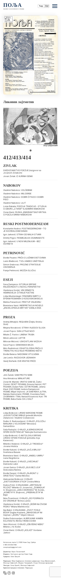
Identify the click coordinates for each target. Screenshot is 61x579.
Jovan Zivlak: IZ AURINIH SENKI (18, 176)
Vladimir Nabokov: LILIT (14, 203)
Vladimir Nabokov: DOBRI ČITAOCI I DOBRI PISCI (23, 198)
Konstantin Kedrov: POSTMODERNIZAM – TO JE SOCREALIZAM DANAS (24, 229)
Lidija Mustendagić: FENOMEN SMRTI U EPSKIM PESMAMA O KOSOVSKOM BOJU (23, 297)
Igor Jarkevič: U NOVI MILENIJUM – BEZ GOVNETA (22, 242)
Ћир (41, 6)
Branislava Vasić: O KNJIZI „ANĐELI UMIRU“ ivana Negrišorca (23, 456)
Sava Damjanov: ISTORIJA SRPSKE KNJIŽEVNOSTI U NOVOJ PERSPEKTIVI (21, 285)
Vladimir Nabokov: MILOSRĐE (17, 193)
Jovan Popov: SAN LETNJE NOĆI (18, 331)
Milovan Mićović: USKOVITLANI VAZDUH (22, 341)
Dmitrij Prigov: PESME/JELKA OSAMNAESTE (23, 238)
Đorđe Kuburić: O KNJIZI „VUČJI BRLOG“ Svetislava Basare (22, 450)
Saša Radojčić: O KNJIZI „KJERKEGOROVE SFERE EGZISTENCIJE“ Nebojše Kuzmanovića (25, 430)
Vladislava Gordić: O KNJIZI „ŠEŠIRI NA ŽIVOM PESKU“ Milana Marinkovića (25, 505)
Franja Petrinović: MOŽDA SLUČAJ (19, 270)
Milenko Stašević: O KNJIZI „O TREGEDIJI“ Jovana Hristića (23, 445)
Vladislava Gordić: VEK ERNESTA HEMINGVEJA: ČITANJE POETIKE (18, 291)
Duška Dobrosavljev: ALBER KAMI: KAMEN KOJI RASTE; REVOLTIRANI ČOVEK (23, 519)
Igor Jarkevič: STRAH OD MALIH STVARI (22, 234)
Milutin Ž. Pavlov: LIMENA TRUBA (18, 334)
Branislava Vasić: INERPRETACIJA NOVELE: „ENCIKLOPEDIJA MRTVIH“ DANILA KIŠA (23, 306)
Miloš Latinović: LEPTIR (14, 338)
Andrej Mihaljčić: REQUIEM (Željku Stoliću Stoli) (22, 323)
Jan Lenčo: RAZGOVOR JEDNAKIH (19, 357)
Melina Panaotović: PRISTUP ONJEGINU (22, 302)
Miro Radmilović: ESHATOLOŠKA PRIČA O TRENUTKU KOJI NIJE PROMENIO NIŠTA (23, 349)
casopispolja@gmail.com (12, 547)
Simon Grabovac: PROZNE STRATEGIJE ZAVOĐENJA (22, 265)
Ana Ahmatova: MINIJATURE (16, 378)
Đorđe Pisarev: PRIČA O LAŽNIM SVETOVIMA (24, 257)
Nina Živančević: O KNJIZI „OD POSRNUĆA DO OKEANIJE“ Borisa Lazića (23, 499)
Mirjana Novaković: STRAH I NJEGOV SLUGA (24, 327)
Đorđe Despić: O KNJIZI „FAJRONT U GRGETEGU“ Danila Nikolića (20, 474)
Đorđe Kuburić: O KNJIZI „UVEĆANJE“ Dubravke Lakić (21, 462)
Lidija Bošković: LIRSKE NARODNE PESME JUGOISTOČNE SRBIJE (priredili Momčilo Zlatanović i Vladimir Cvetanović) (23, 415)
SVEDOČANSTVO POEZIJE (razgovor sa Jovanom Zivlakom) (22, 171)
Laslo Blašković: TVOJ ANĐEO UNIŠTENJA (23, 261)
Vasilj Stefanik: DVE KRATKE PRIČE (19, 361)
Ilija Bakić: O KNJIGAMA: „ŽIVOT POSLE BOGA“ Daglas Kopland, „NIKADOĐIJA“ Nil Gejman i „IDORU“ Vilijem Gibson (22, 512)
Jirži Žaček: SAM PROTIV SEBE (17, 375)
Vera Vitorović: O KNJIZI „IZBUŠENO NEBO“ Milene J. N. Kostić (23, 525)
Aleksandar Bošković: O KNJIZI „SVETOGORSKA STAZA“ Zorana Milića (21, 480)
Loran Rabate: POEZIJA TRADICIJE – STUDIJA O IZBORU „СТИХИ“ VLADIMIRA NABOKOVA (25, 207)
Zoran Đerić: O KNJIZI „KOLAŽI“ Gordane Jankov (22, 531)
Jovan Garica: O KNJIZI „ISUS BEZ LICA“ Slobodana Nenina (21, 468)
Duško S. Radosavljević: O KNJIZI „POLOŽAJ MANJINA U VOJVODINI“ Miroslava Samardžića (24, 423)
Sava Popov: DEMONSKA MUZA (18, 345)
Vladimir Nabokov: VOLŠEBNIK (17, 190)
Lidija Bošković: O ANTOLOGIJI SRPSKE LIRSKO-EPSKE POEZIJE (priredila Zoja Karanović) (22, 438)
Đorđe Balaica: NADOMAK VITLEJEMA (21, 354)
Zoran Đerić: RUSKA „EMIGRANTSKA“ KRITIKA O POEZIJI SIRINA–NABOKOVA (24, 213)
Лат (46, 6)
